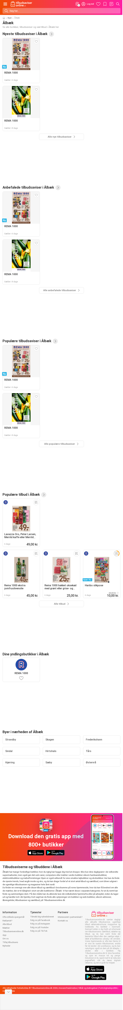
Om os (6, 938)
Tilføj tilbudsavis (10, 942)
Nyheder (6, 946)
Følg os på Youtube (39, 927)
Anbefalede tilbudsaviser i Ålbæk (28, 187)
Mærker (6, 928)
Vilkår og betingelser (87, 988)
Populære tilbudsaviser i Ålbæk (27, 341)
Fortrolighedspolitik (108, 988)
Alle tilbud (7, 924)
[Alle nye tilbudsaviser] (51, 34)
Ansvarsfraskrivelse (68, 988)
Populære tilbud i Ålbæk (21, 495)
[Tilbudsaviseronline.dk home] (21, 4)
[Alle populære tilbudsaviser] (55, 341)
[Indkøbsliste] (111, 4)
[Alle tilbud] (43, 494)
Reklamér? (7, 920)
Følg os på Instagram (40, 924)
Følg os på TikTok (38, 931)
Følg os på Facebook (40, 920)
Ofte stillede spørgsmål (13, 917)
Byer (10, 18)
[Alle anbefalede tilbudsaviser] (58, 187)
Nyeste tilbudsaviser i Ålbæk (25, 34)
